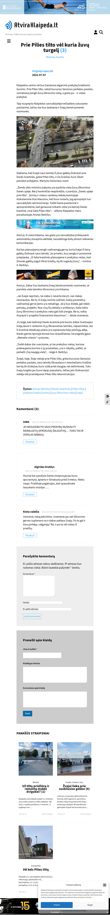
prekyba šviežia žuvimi (36, 393)
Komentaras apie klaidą (34, 688)
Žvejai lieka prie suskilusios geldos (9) (74, 787)
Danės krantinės (61, 389)
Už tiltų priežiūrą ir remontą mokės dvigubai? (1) (35, 789)
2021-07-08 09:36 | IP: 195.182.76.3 (47, 422)
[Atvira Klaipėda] (32, 29)
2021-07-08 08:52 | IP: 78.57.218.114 (41, 471)
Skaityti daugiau (47, 814)
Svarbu (60, 57)
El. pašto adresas (30, 609)
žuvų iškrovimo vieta (62, 393)
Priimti (57, 905)
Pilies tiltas (78, 389)
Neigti (90, 905)
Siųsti (27, 713)
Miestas (50, 57)
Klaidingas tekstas (31, 663)
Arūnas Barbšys (41, 389)
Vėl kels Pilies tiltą (36, 869)
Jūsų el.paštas (30, 649)
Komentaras (29, 573)
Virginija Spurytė (42, 71)
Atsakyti (30, 442)
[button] (104, 885)
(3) (63, 50)
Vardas (26, 602)
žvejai (79, 393)
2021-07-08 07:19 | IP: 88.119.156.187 (58, 511)
